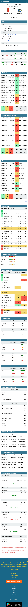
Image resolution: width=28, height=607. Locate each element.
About (14, 592)
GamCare (14, 577)
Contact (14, 594)
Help (14, 586)
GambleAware (14, 573)
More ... (25, 155)
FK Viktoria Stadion (12, 34)
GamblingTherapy (14, 575)
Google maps (11, 40)
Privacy (14, 588)
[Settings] (26, 2)
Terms (14, 590)
